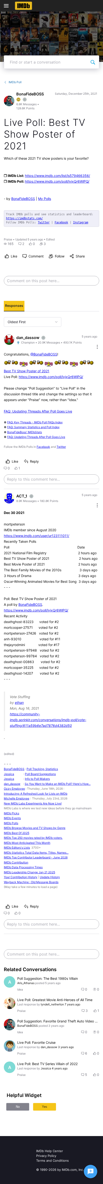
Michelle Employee (16, 798)
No (18, 1106)
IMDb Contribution (16, 862)
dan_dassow (12, 784)
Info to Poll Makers (37, 779)
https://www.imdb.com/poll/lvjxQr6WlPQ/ (57, 181)
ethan (19, 702)
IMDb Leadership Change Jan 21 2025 (29, 872)
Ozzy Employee (14, 788)
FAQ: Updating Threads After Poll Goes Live (38, 411)
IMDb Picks (11, 813)
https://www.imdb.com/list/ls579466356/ (57, 176)
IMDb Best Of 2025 (16, 833)
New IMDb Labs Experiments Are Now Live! (33, 803)
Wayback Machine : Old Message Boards (31, 882)
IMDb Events (12, 818)
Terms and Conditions (52, 1160)
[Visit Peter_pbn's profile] (9, 1046)
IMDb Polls (11, 823)
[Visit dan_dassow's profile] (9, 339)
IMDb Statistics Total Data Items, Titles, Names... (36, 852)
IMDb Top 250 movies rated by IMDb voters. (33, 838)
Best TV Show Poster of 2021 (26, 371)
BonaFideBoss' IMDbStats (24, 432)
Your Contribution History (20, 877)
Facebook (61, 222)
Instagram (80, 222)
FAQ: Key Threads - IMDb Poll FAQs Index (35, 422)
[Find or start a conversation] (92, 62)
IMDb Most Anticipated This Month (27, 843)
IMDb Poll (15, 82)
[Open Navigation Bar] (7, 5)
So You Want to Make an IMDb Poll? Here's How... (58, 784)
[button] (9, 243)
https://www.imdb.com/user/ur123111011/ (36, 536)
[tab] (14, 306)
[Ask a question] (90, 1171)
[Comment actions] (97, 347)
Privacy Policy (46, 1156)
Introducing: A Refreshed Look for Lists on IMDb (35, 793)
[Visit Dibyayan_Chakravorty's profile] (9, 1003)
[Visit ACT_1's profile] (9, 498)
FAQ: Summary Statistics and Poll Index (33, 427)
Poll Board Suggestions (40, 774)
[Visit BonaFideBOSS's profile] (9, 101)
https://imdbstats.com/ (24, 218)
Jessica (9, 774)
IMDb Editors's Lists (17, 847)
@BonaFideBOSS (43, 354)
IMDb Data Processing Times (23, 867)
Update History (50, 877)
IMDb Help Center (49, 1151)
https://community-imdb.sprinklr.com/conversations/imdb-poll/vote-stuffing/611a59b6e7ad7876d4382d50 (48, 720)
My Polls (44, 199)
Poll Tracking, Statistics (42, 769)
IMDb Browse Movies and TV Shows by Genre (34, 828)
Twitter (44, 222)
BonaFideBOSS (23, 199)
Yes (44, 1106)
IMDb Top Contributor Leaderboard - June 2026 (36, 857)
